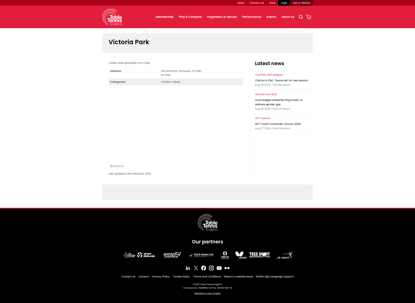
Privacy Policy (161, 276)
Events (271, 17)
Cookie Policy (181, 276)
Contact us (128, 276)
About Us (288, 17)
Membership (164, 17)
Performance (251, 17)
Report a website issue (238, 276)
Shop (272, 3)
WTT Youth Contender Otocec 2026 (278, 124)
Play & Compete (190, 17)
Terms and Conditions (207, 276)
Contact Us (256, 3)
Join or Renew (301, 3)
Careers (144, 276)
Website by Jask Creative (207, 293)
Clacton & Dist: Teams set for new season (281, 80)
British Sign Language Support (275, 276)
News (240, 3)
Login (284, 3)
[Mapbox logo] (117, 166)
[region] (176, 128)
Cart (308, 17)
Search (300, 17)
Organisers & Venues (222, 17)
